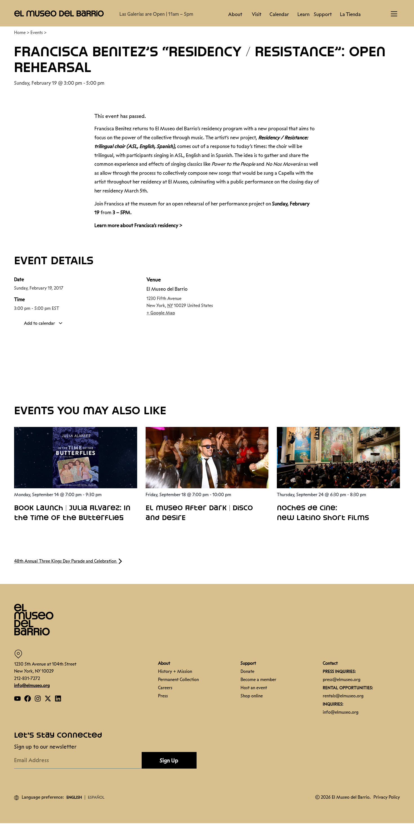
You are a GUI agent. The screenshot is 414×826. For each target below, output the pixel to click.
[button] (59, 13)
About (235, 14)
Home (20, 32)
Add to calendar (40, 323)
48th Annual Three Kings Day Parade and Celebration (65, 561)
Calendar (279, 14)
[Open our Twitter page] (47, 698)
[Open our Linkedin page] (58, 698)
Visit (256, 14)
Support (323, 14)
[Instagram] (37, 698)
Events (36, 32)
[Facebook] (27, 698)
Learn (303, 14)
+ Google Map (160, 312)
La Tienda (350, 14)
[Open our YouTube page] (17, 698)
